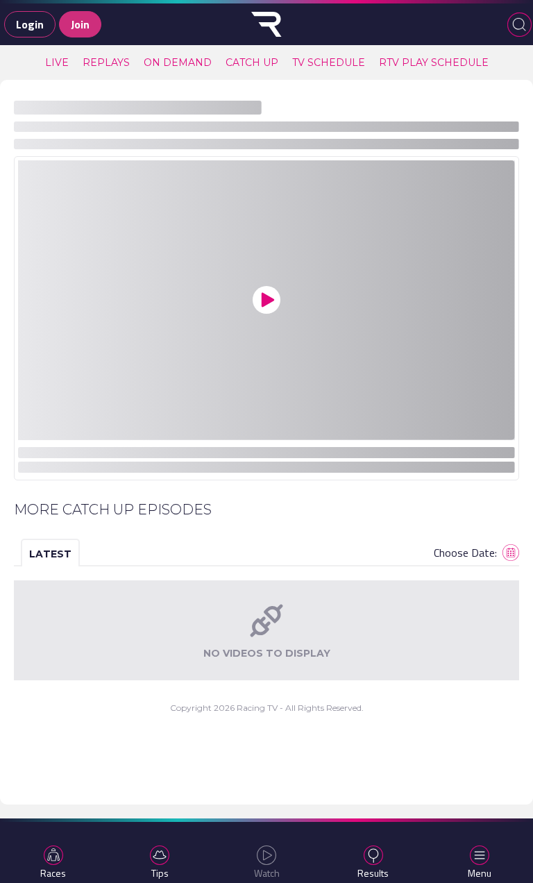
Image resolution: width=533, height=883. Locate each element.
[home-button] (266, 24)
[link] (57, 62)
